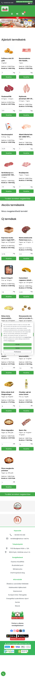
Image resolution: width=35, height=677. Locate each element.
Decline (18, 348)
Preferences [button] (11, 340)
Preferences (17, 351)
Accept (18, 344)
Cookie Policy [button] (27, 337)
